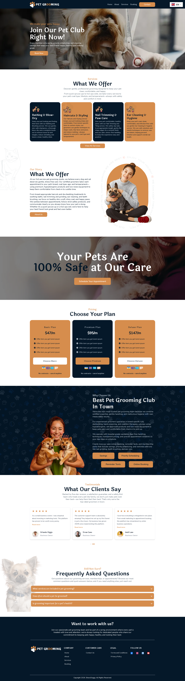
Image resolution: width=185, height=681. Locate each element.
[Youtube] (148, 653)
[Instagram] (137, 653)
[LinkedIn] (143, 653)
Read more (36, 527)
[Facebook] (131, 653)
